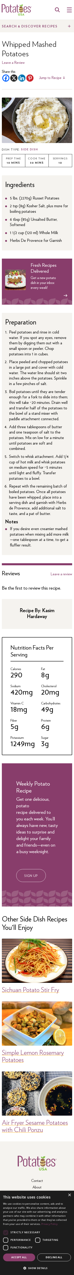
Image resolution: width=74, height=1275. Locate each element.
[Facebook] (5, 78)
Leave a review (61, 573)
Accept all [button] (19, 1257)
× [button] (69, 1195)
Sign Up (31, 875)
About (37, 1186)
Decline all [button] (54, 1257)
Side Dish (29, 149)
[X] (13, 78)
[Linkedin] (21, 78)
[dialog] (37, 1233)
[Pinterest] (30, 78)
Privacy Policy (49, 1224)
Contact (37, 1180)
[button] (37, 1268)
